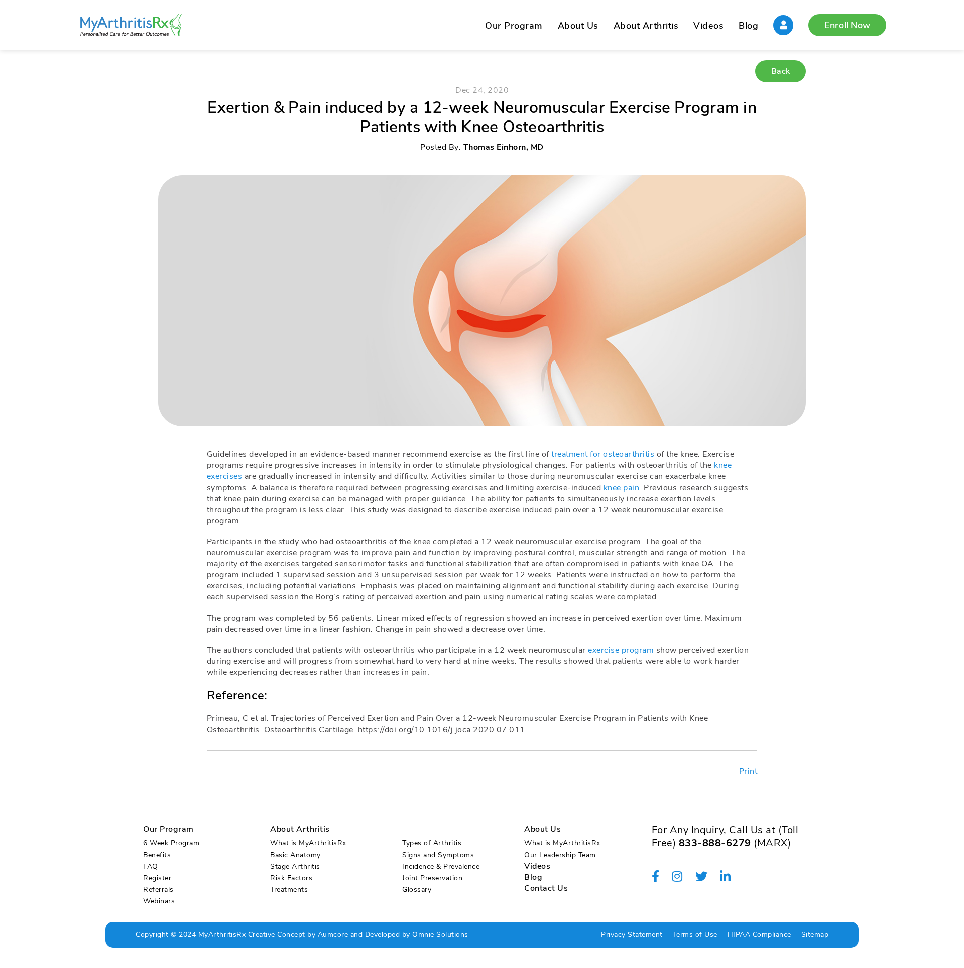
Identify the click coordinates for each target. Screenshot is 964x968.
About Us (578, 26)
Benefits (157, 855)
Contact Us (546, 888)
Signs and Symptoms (438, 855)
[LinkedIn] (725, 877)
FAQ (150, 866)
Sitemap (815, 934)
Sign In (783, 25)
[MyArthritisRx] (130, 25)
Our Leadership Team (560, 855)
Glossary (416, 889)
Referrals (158, 889)
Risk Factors (291, 878)
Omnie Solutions (440, 934)
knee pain (622, 487)
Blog (748, 26)
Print (748, 771)
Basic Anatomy (295, 855)
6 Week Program (171, 843)
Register (157, 878)
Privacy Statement (632, 934)
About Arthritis (646, 26)
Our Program (514, 26)
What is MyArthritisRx (308, 843)
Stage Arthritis (295, 866)
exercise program (621, 650)
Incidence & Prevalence (440, 866)
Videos (708, 26)
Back (780, 71)
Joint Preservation (432, 878)
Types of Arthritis (431, 843)
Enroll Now (847, 25)
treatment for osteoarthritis (602, 454)
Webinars (159, 901)
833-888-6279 (715, 843)
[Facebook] (656, 877)
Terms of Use (695, 934)
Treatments (289, 889)
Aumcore (333, 934)
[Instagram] (677, 877)
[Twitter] (701, 877)
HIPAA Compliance (759, 934)
